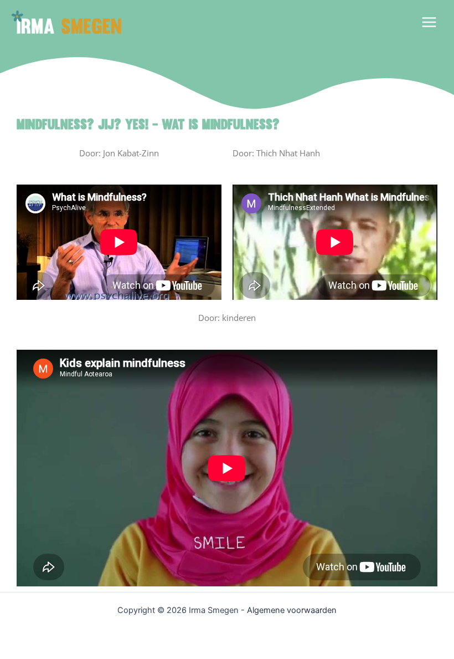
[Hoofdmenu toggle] (429, 22)
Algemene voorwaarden (292, 610)
